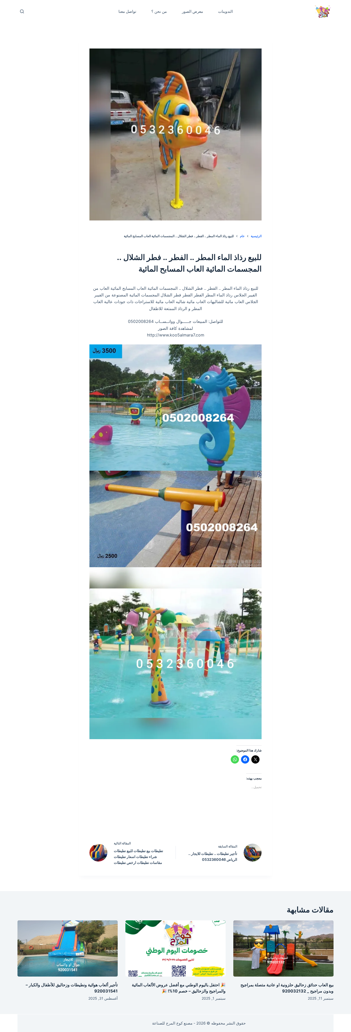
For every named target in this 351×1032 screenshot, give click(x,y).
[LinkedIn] (165, 821)
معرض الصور (192, 11)
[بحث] (22, 11)
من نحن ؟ (159, 11)
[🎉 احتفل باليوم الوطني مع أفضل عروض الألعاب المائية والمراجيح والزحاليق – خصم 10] (175, 948)
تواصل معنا (127, 11)
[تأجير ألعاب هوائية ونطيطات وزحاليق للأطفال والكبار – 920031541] (67, 948)
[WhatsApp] (143, 821)
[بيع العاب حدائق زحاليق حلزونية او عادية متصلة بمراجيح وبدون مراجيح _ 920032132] (283, 948)
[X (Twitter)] (187, 821)
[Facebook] (208, 821)
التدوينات (225, 11)
